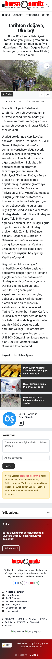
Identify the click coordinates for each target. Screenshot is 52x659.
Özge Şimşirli (25, 417)
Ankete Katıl (11, 548)
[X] (20, 583)
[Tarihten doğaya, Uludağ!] (26, 75)
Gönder (8, 466)
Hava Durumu (12, 595)
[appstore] (18, 631)
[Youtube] (31, 583)
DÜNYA (32, 619)
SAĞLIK (8, 622)
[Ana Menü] (3, 5)
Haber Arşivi (12, 611)
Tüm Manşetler (13, 604)
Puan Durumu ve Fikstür (17, 601)
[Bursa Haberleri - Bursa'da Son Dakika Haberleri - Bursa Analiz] (24, 5)
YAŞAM (8, 625)
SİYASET (18, 15)
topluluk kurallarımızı (30, 476)
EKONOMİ (34, 622)
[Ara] (47, 6)
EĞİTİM (43, 619)
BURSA (6, 15)
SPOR (45, 15)
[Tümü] (48, 512)
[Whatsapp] (36, 583)
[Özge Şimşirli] (9, 418)
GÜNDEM (9, 619)
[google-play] (33, 631)
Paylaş (9, 94)
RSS (8, 645)
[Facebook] (15, 583)
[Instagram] (26, 583)
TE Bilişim (33, 655)
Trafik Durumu (12, 598)
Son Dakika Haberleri (16, 608)
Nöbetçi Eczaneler (15, 592)
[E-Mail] (21, 423)
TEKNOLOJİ (32, 15)
